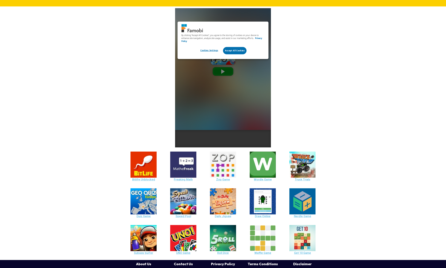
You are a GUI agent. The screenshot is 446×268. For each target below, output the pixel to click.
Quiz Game (143, 216)
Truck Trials (302, 179)
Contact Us (183, 264)
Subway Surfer (143, 253)
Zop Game (223, 179)
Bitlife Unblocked (143, 179)
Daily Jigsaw (223, 216)
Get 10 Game (302, 253)
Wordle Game (263, 179)
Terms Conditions (263, 264)
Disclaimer (302, 264)
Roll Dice (223, 253)
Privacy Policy (223, 264)
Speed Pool (183, 216)
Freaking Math (183, 179)
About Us (143, 264)
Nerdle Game (302, 216)
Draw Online (263, 216)
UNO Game (183, 253)
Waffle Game (262, 253)
